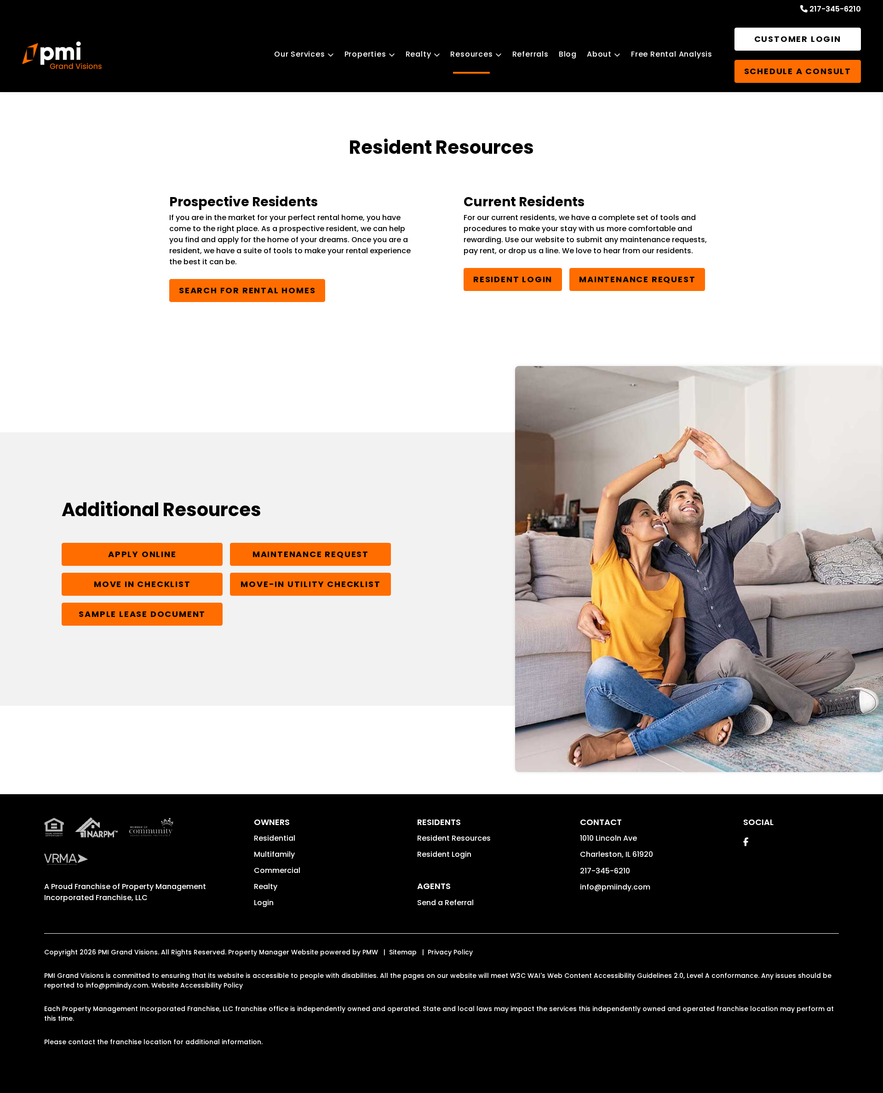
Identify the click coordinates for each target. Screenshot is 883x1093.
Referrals (530, 54)
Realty (418, 54)
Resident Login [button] (444, 854)
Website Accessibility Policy (197, 985)
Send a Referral (445, 902)
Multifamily (274, 854)
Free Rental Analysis (671, 54)
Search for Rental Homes (247, 290)
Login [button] (264, 902)
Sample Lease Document (142, 614)
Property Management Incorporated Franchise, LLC (125, 892)
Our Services (299, 54)
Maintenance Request (637, 279)
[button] (745, 842)
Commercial (277, 870)
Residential (274, 838)
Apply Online (142, 554)
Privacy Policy (450, 952)
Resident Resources (454, 838)
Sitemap (403, 952)
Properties (365, 54)
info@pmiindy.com (615, 887)
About (599, 54)
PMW (370, 952)
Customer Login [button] (797, 39)
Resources (471, 54)
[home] (62, 55)
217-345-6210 (835, 9)
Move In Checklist (142, 584)
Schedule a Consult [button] (797, 71)
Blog (568, 54)
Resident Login (512, 279)
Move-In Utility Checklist (310, 584)
